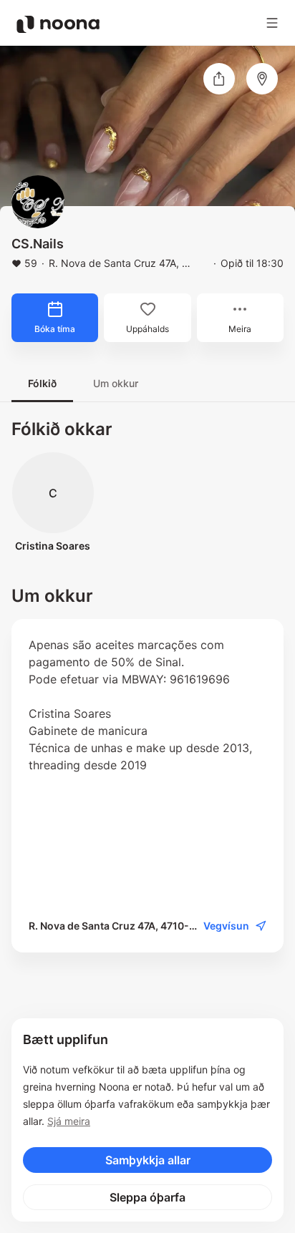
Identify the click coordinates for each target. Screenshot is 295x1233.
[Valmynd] (272, 22)
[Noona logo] (58, 24)
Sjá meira (68, 1121)
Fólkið (42, 383)
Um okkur (115, 383)
